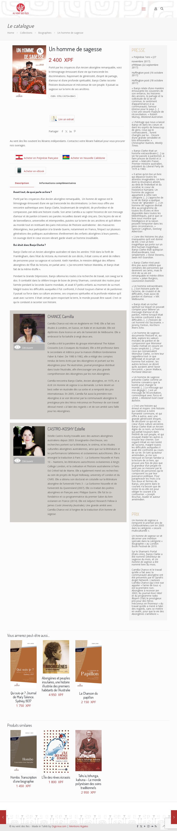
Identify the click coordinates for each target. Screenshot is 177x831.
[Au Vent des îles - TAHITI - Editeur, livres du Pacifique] (21, 8)
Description (22, 183)
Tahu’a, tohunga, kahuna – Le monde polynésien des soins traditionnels (88, 781)
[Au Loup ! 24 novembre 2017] (174, 817)
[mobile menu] (144, 9)
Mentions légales (78, 826)
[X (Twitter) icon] (141, 826)
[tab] (22, 183)
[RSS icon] (155, 826)
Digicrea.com (59, 826)
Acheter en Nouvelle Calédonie (88, 158)
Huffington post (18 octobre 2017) (147, 82)
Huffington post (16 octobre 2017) (147, 74)
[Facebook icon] (137, 826)
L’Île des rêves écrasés (56, 777)
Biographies (45, 32)
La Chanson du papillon (88, 695)
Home (10, 32)
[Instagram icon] (148, 826)
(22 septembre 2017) (145, 66)
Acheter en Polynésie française (41, 158)
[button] (40, 51)
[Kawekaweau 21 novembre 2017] (3, 817)
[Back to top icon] (164, 826)
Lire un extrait (66, 119)
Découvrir (27, 347)
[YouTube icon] (144, 826)
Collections (26, 32)
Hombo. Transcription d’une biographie (23, 779)
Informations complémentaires (57, 183)
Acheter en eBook (34, 171)
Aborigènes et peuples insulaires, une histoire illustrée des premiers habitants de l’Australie (56, 684)
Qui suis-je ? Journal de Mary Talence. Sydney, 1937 (23, 697)
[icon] (152, 826)
